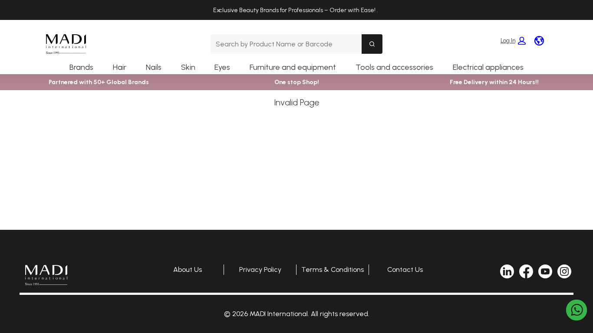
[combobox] (286, 44)
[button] (513, 40)
